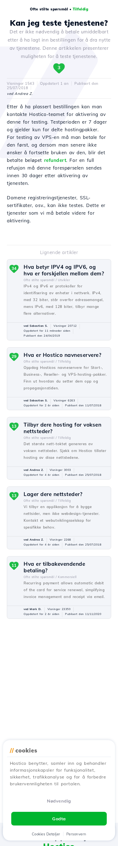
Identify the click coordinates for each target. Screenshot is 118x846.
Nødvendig (59, 801)
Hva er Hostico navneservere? (62, 355)
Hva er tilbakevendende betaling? (54, 567)
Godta (59, 818)
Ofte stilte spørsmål (49, 9)
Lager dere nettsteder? (53, 494)
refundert (55, 160)
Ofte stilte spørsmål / (40, 280)
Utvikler (64, 280)
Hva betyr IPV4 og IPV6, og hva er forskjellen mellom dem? (64, 270)
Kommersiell (67, 577)
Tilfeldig (80, 9)
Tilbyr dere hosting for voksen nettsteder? (62, 427)
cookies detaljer (46, 834)
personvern (76, 834)
